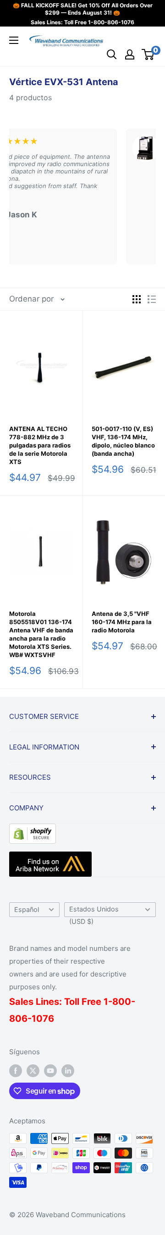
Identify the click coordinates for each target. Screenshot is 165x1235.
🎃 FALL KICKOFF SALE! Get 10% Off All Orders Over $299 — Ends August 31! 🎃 (83, 9)
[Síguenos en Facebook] (15, 1070)
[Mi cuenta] (129, 54)
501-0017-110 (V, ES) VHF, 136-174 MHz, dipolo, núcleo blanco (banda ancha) (123, 441)
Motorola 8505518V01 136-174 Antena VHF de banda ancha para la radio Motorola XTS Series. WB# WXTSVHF (41, 634)
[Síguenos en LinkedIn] (67, 1070)
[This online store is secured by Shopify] (32, 830)
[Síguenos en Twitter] (33, 1070)
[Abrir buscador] (112, 54)
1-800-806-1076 (111, 22)
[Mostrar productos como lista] (152, 299)
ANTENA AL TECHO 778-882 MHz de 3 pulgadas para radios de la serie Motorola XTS (40, 445)
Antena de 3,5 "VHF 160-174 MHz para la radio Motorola (122, 622)
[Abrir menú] (13, 40)
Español (26, 909)
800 (121, 1001)
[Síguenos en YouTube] (50, 1070)
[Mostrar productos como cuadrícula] (136, 299)
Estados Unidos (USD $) (94, 911)
